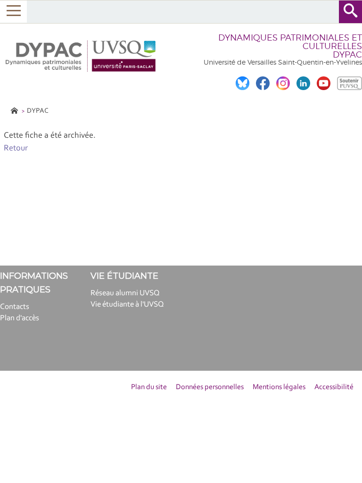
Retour (16, 148)
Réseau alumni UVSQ (125, 293)
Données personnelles (210, 387)
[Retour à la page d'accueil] (81, 56)
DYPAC (38, 111)
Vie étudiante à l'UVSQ (127, 304)
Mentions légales (279, 387)
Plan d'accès (19, 318)
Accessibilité (334, 387)
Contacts (14, 307)
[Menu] (13, 11)
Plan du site (149, 387)
